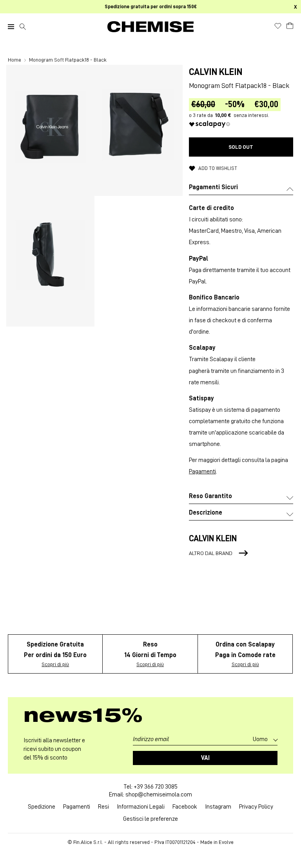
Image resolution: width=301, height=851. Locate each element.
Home (15, 59)
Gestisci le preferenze (150, 819)
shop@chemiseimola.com (158, 794)
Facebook (184, 807)
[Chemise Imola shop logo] (150, 26)
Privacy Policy (256, 807)
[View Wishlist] (277, 25)
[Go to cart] (289, 25)
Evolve (226, 842)
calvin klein (215, 72)
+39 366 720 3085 (156, 786)
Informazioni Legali (141, 807)
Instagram (218, 807)
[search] (23, 27)
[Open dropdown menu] (11, 27)
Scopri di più (55, 664)
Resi (103, 807)
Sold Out (240, 147)
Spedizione (41, 807)
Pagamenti (202, 471)
